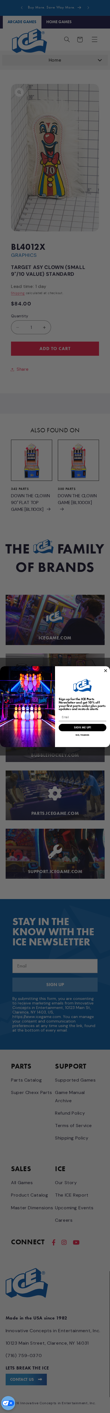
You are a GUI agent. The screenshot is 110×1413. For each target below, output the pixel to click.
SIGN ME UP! (82, 727)
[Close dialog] (106, 671)
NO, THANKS (82, 734)
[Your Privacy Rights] (8, 1403)
